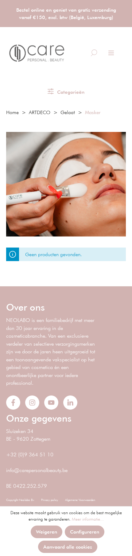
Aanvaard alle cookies (67, 546)
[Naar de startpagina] (37, 53)
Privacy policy (49, 500)
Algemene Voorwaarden (80, 500)
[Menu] (111, 53)
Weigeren (46, 531)
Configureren (84, 531)
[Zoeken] (94, 53)
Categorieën (70, 92)
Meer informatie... (88, 519)
